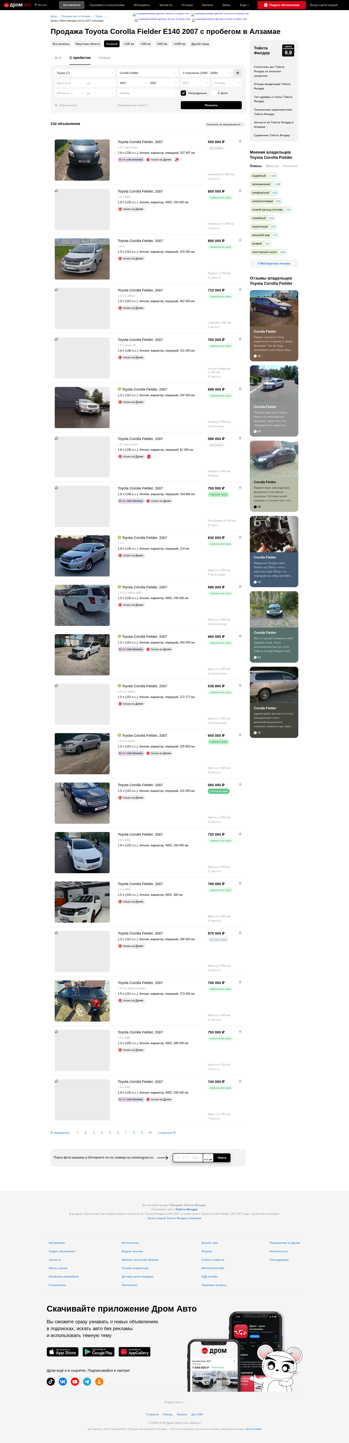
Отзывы (187, 5)
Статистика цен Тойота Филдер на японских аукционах (269, 71)
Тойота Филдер (262, 50)
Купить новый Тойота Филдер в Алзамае (174, 1218)
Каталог (207, 5)
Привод (125, 93)
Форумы (206, 1251)
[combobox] (85, 73)
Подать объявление (62, 1251)
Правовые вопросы (214, 1285)
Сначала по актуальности (224, 124)
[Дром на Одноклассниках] (99, 1382)
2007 (123, 83)
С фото (223, 93)
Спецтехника (57, 1285)
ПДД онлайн (209, 1276)
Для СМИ (197, 1414)
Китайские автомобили (64, 1276)
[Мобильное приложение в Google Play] (99, 1352)
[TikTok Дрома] (51, 1382)
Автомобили (71, 5)
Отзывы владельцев (135, 1268)
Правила (182, 1414)
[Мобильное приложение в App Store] (63, 1352)
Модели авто (173, 1402)
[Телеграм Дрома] (87, 1382)
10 (150, 1132)
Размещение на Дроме (285, 1242)
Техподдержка (279, 1259)
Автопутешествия (212, 1268)
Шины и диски (58, 1268)
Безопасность (279, 1251)
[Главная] (17, 5)
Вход (323, 5)
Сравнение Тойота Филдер (272, 135)
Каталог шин (209, 1242)
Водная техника (132, 1251)
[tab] (58, 60)
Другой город (200, 43)
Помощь (168, 1414)
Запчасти (165, 5)
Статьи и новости (212, 1259)
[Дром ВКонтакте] (63, 1382)
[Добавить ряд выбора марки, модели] (238, 73)
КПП (185, 83)
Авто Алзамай (253, 1429)
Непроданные (197, 93)
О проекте (152, 1414)
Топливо (219, 83)
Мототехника (130, 1242)
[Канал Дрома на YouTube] (75, 1382)
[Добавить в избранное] (240, 141)
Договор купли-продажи (137, 1276)
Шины (226, 5)
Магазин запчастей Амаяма (140, 1259)
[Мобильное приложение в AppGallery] (134, 1352)
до (88, 93)
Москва (42, 4)
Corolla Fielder (265, 331)
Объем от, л (65, 93)
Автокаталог (130, 1285)
